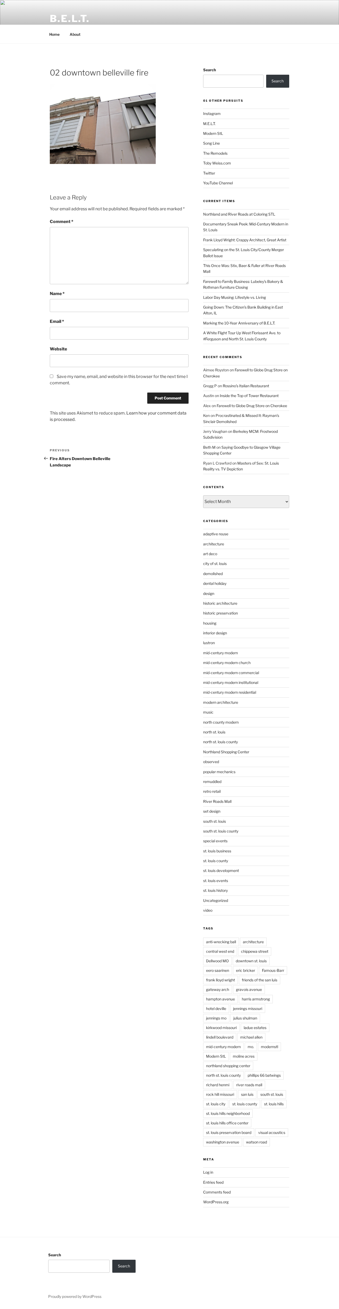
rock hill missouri (220, 1094)
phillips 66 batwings (264, 1075)
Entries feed (213, 1182)
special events (215, 841)
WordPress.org (216, 1202)
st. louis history (215, 890)
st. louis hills (274, 1104)
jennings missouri (247, 1008)
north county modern (221, 722)
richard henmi (217, 1085)
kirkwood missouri (221, 1027)
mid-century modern (220, 653)
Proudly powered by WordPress (74, 1296)
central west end (220, 951)
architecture (213, 544)
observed (211, 761)
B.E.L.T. (70, 18)
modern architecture (220, 702)
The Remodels (215, 153)
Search (209, 70)
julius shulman (245, 1018)
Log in (208, 1172)
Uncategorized (215, 900)
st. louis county (215, 860)
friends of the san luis (259, 980)
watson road (256, 1142)
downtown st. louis (251, 961)
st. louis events (215, 880)
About (75, 34)
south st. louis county (220, 831)
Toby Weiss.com (217, 163)
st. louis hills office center (227, 1123)
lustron (209, 642)
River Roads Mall (217, 801)
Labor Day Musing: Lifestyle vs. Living (234, 297)
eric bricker (245, 970)
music (208, 712)
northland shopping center (228, 1065)
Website (58, 348)
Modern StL (213, 133)
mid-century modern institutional (230, 682)
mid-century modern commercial (231, 672)
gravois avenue (249, 989)
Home (54, 34)
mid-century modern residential (229, 692)
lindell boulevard (219, 1037)
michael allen (251, 1037)
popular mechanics (219, 771)
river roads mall (249, 1085)
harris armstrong (256, 999)
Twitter (209, 173)
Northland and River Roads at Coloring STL (239, 214)
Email (57, 321)
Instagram (212, 113)
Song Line (211, 143)
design (208, 593)
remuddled (212, 781)
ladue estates (255, 1027)
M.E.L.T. (209, 123)
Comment (61, 221)
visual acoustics (271, 1132)
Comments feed (217, 1192)
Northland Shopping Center (226, 752)
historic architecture (220, 603)
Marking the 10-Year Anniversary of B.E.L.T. (239, 323)
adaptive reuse (215, 534)
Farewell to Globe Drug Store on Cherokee (252, 405)
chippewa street (254, 951)
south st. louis (214, 821)
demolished (213, 573)
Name (57, 293)
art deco (210, 553)
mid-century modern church (227, 662)
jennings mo (216, 1018)
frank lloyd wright (220, 980)
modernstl (269, 1046)
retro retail (212, 791)
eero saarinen (217, 970)
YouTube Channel (218, 183)
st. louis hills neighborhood (228, 1113)
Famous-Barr (273, 970)
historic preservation (220, 613)
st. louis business (217, 851)
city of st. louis (215, 563)
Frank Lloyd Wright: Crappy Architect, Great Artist (244, 240)
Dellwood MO (217, 961)
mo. (251, 1046)
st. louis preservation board (228, 1132)
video (207, 910)
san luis (247, 1094)
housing (209, 623)
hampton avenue (220, 999)
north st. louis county (220, 742)
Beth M (209, 447)
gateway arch (217, 989)
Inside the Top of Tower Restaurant (249, 395)
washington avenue (222, 1142)
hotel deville (216, 1008)
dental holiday (214, 583)
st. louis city (215, 1104)
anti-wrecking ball (221, 942)
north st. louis (214, 732)
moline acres (244, 1056)
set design (211, 811)
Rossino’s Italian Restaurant (246, 386)
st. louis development (221, 870)
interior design (215, 633)
